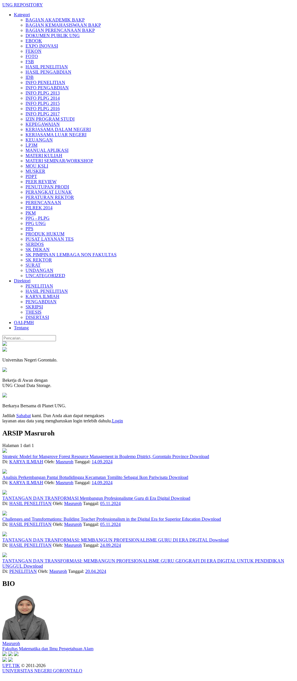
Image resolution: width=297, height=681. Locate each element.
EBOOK (34, 40)
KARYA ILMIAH (42, 296)
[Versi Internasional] (4, 344)
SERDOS (35, 244)
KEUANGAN (39, 139)
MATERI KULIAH (44, 155)
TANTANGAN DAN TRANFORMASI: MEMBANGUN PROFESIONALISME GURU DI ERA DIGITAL (105, 539)
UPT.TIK (11, 665)
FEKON (33, 51)
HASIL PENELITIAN (47, 66)
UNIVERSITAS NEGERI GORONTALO (42, 670)
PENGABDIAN (41, 301)
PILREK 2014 (39, 207)
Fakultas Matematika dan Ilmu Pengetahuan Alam (47, 648)
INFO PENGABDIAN (47, 87)
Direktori (22, 280)
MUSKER (35, 171)
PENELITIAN (39, 286)
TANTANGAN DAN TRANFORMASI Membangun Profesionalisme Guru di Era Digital (86, 498)
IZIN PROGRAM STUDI (50, 119)
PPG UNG (36, 223)
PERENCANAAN (43, 202)
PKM (31, 212)
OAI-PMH (24, 322)
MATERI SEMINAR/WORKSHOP (59, 160)
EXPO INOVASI (42, 45)
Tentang (21, 327)
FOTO (32, 56)
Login (117, 420)
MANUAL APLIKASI (47, 150)
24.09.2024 (110, 545)
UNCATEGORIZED (45, 275)
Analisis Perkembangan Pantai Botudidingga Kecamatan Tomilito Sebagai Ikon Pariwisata (85, 477)
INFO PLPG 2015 (43, 103)
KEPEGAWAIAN (43, 124)
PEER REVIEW (41, 181)
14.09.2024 (102, 461)
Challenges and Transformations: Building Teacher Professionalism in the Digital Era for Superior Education (102, 519)
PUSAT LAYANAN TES (50, 239)
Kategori (22, 14)
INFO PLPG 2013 (43, 92)
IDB (30, 77)
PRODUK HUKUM (45, 233)
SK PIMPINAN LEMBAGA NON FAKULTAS (71, 254)
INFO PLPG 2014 (43, 98)
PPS (29, 228)
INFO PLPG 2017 (43, 113)
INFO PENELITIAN (45, 82)
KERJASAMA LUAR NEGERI (56, 134)
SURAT (33, 265)
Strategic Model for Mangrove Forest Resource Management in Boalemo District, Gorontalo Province (96, 456)
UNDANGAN (39, 270)
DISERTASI (37, 317)
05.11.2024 (110, 503)
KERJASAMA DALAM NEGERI (58, 129)
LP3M (31, 145)
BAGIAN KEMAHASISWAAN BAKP (63, 25)
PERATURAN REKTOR (50, 197)
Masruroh (64, 461)
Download (199, 456)
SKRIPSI (34, 306)
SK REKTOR (39, 259)
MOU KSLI (37, 166)
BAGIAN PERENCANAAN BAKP (60, 30)
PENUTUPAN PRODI (47, 186)
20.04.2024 (95, 571)
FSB (30, 61)
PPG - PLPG (38, 218)
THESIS (33, 312)
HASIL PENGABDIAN (48, 72)
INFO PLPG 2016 (43, 108)
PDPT (31, 176)
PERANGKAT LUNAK (49, 192)
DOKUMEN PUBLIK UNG (53, 35)
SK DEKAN (38, 249)
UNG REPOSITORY (22, 4)
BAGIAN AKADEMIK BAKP (55, 19)
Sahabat (23, 415)
